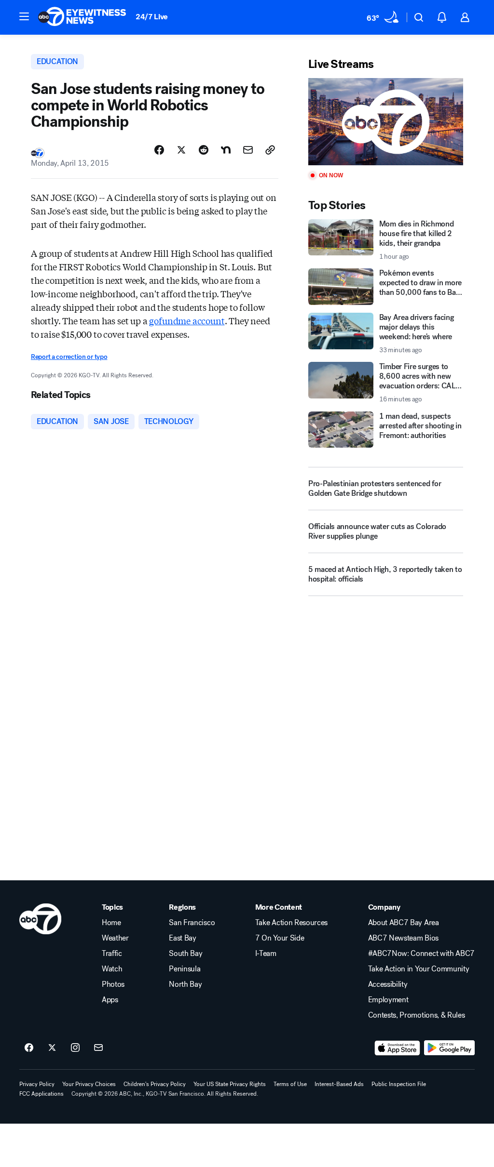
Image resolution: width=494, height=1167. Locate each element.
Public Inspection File (398, 1084)
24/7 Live (152, 17)
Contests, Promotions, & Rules (416, 1015)
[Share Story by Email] (248, 150)
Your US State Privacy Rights (229, 1084)
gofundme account (186, 320)
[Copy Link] (270, 150)
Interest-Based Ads (339, 1084)
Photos (113, 984)
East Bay (182, 938)
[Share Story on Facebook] (159, 150)
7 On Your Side (279, 938)
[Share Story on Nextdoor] (226, 150)
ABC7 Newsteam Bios (403, 938)
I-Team (265, 953)
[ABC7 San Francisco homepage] (82, 17)
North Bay (185, 984)
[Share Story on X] (181, 150)
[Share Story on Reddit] (203, 150)
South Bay (185, 953)
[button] (24, 16)
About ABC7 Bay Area (403, 923)
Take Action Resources (291, 923)
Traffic (112, 953)
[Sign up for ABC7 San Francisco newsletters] (98, 1048)
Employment (388, 1000)
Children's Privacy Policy (155, 1084)
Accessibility (388, 984)
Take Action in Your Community (418, 969)
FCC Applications (41, 1094)
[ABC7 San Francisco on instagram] (75, 1048)
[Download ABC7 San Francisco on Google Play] (449, 1048)
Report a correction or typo (69, 356)
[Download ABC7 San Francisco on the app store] (397, 1048)
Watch (112, 969)
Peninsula (184, 969)
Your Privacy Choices (89, 1084)
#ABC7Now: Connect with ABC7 (421, 953)
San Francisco (192, 923)
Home (111, 923)
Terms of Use (290, 1084)
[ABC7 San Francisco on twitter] (52, 1048)
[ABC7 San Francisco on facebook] (29, 1048)
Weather (115, 938)
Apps (110, 1000)
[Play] (385, 121)
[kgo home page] (40, 918)
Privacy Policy (37, 1084)
